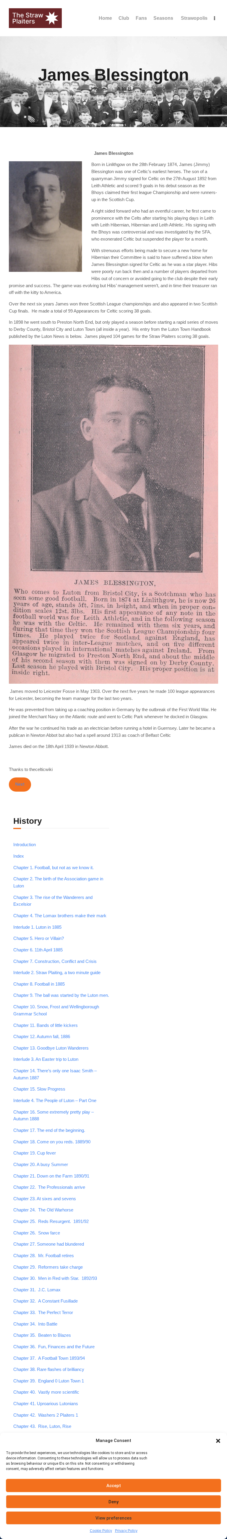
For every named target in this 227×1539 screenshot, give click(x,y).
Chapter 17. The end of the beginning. (49, 1130)
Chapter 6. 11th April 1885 (38, 950)
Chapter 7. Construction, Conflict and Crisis (55, 961)
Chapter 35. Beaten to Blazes (42, 1335)
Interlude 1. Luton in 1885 (37, 927)
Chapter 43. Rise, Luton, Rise (42, 1426)
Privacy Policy (126, 1531)
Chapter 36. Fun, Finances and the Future (54, 1346)
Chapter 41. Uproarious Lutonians (45, 1403)
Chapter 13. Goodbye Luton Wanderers (51, 1048)
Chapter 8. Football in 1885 (39, 984)
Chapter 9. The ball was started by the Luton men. (61, 995)
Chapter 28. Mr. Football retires (43, 1255)
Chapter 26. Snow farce (36, 1233)
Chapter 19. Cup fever (34, 1153)
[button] (218, 1441)
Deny (113, 1502)
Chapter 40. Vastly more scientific (46, 1392)
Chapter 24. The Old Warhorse (43, 1210)
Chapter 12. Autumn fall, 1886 (41, 1036)
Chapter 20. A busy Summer (40, 1164)
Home (98, 89)
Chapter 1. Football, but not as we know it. (53, 867)
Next (20, 784)
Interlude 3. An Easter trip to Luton (45, 1059)
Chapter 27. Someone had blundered (48, 1244)
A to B (124, 89)
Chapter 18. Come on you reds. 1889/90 (51, 1142)
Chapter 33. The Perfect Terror (43, 1312)
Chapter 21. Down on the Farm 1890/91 (51, 1176)
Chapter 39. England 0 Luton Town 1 (48, 1381)
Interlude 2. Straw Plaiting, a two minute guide (56, 972)
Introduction (24, 844)
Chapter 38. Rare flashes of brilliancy (48, 1369)
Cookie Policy (101, 1531)
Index (18, 856)
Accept (113, 1485)
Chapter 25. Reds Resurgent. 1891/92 (51, 1221)
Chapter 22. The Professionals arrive (49, 1187)
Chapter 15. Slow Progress (39, 1089)
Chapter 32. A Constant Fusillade (45, 1301)
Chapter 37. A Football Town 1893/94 (49, 1358)
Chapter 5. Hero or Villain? (38, 938)
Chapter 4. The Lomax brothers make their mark (59, 915)
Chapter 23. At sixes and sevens (44, 1198)
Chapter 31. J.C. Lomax (37, 1290)
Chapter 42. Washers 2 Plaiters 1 (45, 1415)
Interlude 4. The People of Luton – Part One (54, 1100)
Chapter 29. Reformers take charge (48, 1267)
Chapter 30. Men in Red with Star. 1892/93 (55, 1278)
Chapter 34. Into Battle (35, 1324)
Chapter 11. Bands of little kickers (45, 1025)
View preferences (113, 1518)
